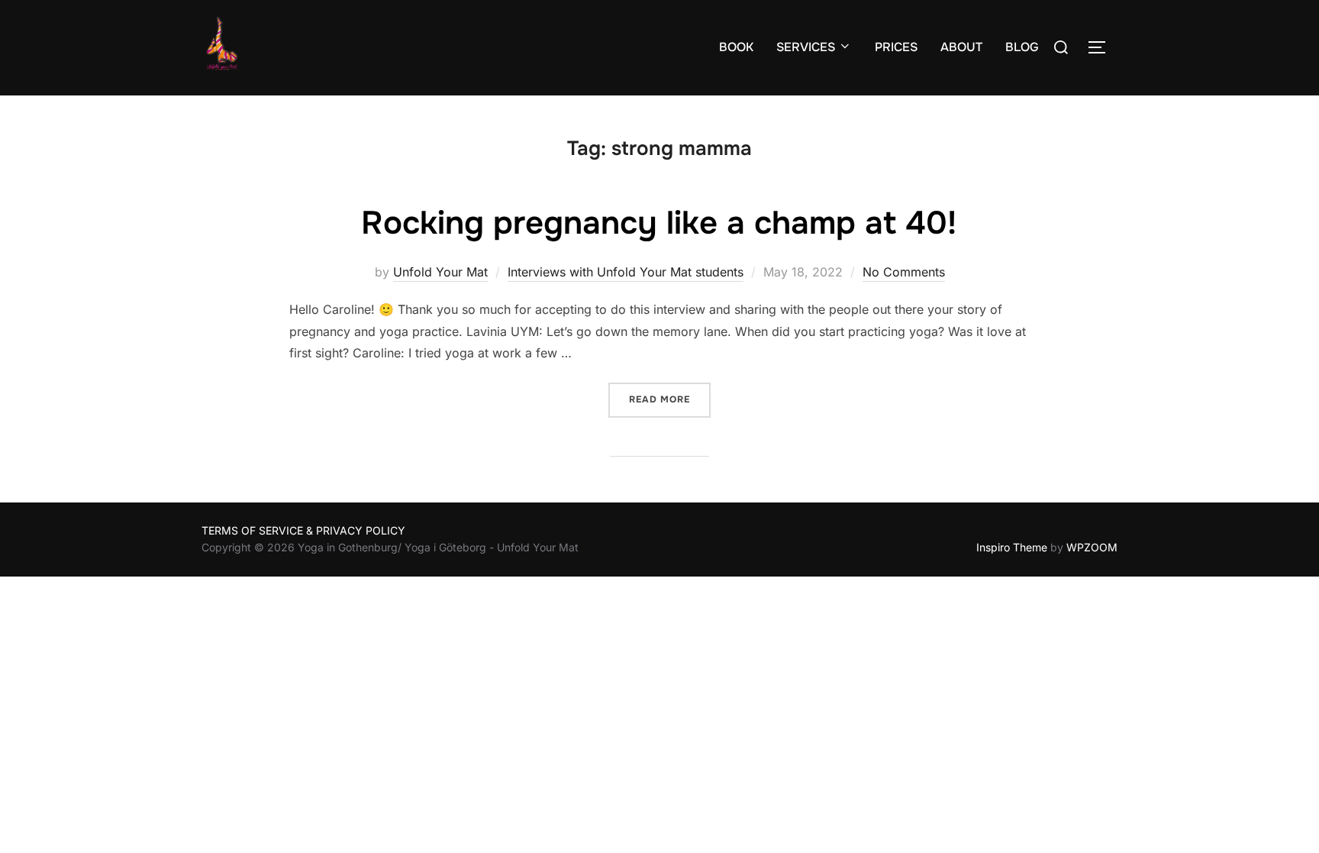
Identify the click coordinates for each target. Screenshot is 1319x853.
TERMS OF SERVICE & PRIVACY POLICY (303, 530)
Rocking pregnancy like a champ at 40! (658, 223)
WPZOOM (1091, 547)
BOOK (736, 47)
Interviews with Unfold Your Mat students (625, 271)
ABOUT (961, 47)
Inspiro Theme (1011, 547)
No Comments (904, 271)
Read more (670, 399)
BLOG (1022, 47)
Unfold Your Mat (440, 271)
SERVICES (805, 47)
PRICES (896, 47)
